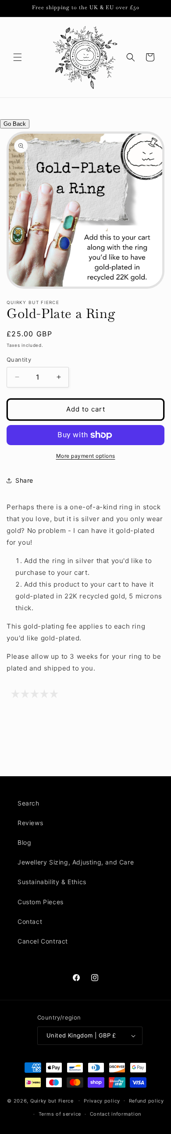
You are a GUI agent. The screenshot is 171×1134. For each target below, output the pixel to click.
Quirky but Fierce (52, 1100)
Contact (30, 921)
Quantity (19, 359)
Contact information (115, 1114)
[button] (17, 57)
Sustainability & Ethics (52, 881)
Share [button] (24, 480)
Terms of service (60, 1114)
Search (28, 803)
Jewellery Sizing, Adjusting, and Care (76, 862)
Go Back (15, 124)
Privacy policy (102, 1101)
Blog (24, 842)
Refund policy (146, 1101)
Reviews (30, 822)
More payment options (85, 456)
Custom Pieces (41, 902)
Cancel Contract (43, 941)
